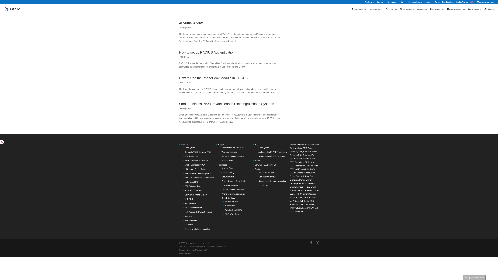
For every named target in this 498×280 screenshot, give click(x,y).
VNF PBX (189, 199)
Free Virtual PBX (302, 162)
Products (368, 2)
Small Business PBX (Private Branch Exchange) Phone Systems (226, 104)
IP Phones (490, 9)
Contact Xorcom (186, 250)
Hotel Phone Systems (194, 190)
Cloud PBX (302, 148)
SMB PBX (310, 204)
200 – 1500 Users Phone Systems (199, 178)
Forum (437, 2)
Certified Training (462, 2)
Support (380, 2)
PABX (312, 169)
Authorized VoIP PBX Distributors (272, 152)
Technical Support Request (233, 156)
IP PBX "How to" (185, 57)
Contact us (263, 185)
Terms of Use (185, 254)
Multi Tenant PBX (302, 169)
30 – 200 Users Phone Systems (198, 173)
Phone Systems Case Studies (234, 181)
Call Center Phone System (196, 195)
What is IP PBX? (232, 201)
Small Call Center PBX (304, 201)
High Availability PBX (457, 9)
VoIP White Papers (233, 214)
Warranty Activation (230, 152)
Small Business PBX (193, 207)
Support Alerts (227, 160)
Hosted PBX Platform (304, 166)
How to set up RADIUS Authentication (206, 52)
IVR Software (190, 203)
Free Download (447, 2)
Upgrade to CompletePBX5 (233, 148)
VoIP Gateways (475, 9)
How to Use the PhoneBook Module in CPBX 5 (213, 78)
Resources (392, 2)
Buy (402, 2)
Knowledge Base (229, 198)
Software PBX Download (265, 165)
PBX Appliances (408, 9)
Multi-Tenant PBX (359, 9)
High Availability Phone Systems (198, 212)
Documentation (228, 177)
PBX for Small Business (300, 173)
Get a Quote (190, 148)
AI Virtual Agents (191, 23)
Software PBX (305, 208)
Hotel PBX (423, 9)
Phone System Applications (233, 194)
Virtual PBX (392, 9)
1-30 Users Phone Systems (196, 169)
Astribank (189, 216)
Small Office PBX (297, 204)
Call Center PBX (438, 9)
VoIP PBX (299, 212)
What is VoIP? (231, 206)
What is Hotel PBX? (233, 210)
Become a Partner (415, 2)
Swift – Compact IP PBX (195, 165)
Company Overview (266, 177)
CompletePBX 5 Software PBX (198, 152)
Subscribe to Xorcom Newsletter (272, 181)
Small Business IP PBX (300, 187)
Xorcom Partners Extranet (233, 189)
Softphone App (375, 9)
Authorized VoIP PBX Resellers (271, 156)
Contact (427, 2)
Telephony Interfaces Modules (197, 229)
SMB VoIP (294, 208)
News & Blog (227, 168)
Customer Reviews (230, 185)
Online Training (228, 172)
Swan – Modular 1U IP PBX (196, 160)
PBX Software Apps (193, 186)
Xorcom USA (201, 250)
